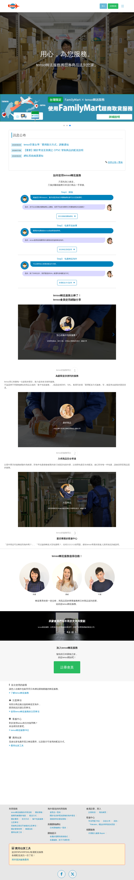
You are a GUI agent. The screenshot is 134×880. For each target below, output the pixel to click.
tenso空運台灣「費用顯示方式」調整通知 (46, 144)
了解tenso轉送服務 (20, 693)
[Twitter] (72, 874)
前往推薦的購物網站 (65, 216)
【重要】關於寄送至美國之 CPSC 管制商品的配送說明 (53, 150)
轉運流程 (29, 829)
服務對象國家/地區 (18, 816)
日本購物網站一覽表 (58, 828)
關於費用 (14, 819)
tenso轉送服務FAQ (20, 730)
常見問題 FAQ (94, 821)
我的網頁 (102, 812)
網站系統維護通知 (33, 155)
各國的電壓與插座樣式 (59, 836)
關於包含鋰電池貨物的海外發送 (62, 816)
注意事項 (14, 822)
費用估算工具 (17, 745)
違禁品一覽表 (55, 812)
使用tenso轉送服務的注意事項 (25, 711)
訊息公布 (106, 821)
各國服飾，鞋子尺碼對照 (60, 840)
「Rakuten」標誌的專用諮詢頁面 (101, 824)
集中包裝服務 (37, 819)
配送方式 (33, 816)
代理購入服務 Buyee (96, 833)
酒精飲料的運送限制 (58, 819)
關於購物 (38, 812)
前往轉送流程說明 (65, 249)
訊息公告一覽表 (115, 162)
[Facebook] (61, 874)
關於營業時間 (16, 829)
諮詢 (115, 821)
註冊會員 (67, 667)
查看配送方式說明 (65, 283)
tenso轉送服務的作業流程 (21, 812)
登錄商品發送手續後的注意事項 (23, 826)
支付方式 (25, 819)
